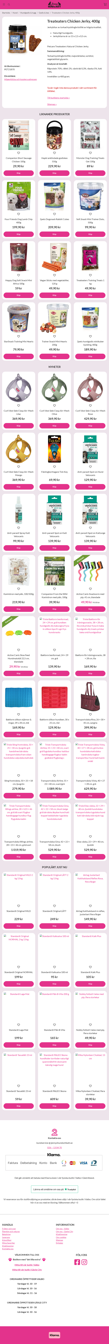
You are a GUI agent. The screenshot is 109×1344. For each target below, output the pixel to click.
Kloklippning (7, 1246)
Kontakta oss (7, 1249)
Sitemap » (52, 104)
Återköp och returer (11, 1231)
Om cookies (61, 1237)
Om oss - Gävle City (64, 1231)
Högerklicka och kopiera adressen (20, 79)
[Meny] (3, 4)
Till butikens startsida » (58, 97)
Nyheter (59, 1243)
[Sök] (8, 4)
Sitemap (59, 1240)
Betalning (6, 1234)
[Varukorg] (105, 4)
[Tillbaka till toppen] (102, 1340)
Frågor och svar (9, 1228)
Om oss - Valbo (62, 1228)
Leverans (6, 1237)
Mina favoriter (8, 1243)
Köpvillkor (6, 1240)
